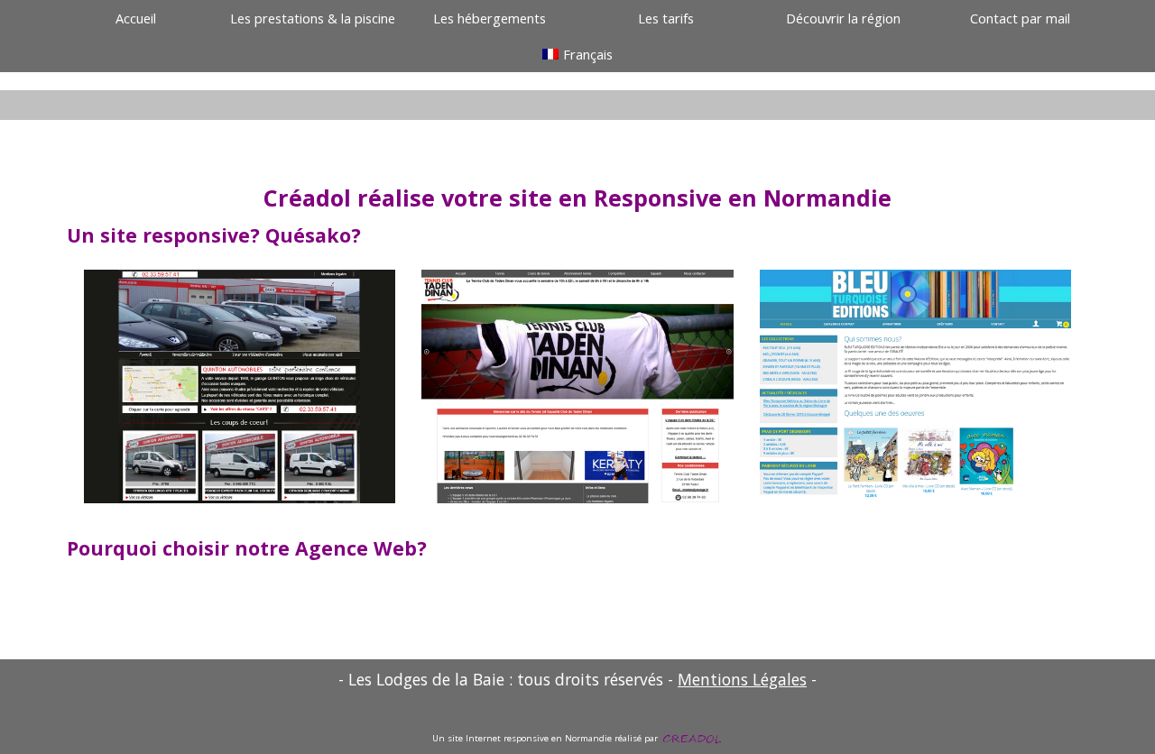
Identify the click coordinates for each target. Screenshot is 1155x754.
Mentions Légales (742, 679)
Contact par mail (1020, 18)
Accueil (136, 18)
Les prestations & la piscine (312, 18)
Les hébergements (489, 18)
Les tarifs (666, 18)
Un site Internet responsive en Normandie (522, 738)
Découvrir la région (843, 18)
